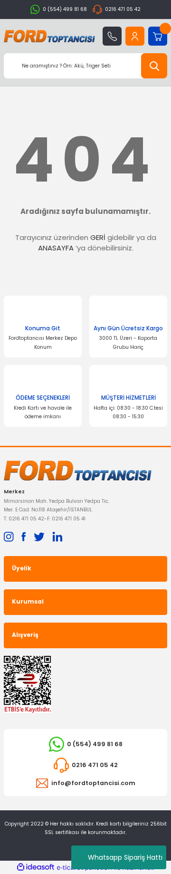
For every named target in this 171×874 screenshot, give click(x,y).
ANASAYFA (56, 248)
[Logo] (49, 36)
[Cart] (157, 36)
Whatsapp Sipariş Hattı (125, 857)
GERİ (97, 237)
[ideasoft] (36, 867)
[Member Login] (134, 36)
